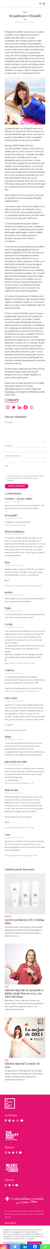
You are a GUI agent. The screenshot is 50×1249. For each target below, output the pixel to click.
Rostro (8, 916)
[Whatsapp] (31, 407)
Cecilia (9, 624)
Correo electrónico (13, 456)
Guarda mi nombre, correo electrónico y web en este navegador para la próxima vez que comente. (25, 478)
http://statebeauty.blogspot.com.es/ (19, 827)
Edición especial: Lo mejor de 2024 (22, 1065)
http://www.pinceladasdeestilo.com (19, 783)
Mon (7, 562)
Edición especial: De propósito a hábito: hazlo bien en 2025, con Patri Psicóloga (24, 993)
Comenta (8, 422)
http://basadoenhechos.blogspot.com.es (21, 855)
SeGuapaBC (11, 515)
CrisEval (9, 670)
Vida (6, 987)
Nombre (8, 446)
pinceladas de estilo (16, 761)
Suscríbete (10, 1222)
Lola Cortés (11, 698)
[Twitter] (13, 407)
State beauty (11, 790)
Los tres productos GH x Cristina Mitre (24, 921)
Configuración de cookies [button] (14, 1243)
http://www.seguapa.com (15, 525)
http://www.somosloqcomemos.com (19, 663)
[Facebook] (25, 407)
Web (6, 466)
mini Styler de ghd (21, 249)
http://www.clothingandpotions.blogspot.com (23, 586)
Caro (7, 834)
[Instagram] (7, 407)
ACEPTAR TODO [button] (34, 1243)
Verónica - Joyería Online (19, 498)
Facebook (9, 392)
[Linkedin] (19, 407)
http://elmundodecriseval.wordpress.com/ (22, 691)
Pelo (25, 12)
